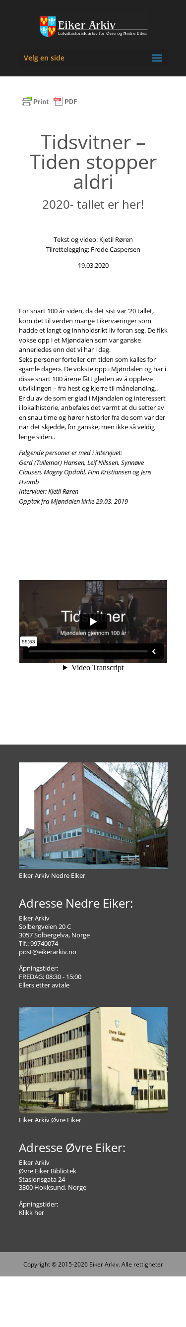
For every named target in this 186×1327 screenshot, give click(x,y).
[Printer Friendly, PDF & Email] (49, 106)
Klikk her (31, 1212)
